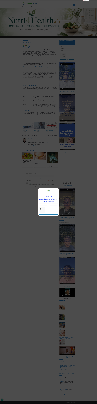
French (85, 0)
